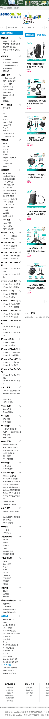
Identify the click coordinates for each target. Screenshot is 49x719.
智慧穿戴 (4, 140)
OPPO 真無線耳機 (9, 190)
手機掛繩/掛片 (8, 606)
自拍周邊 (4, 588)
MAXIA (5, 653)
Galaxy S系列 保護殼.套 (11, 487)
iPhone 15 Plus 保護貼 (11, 355)
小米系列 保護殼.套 (10, 429)
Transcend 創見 (8, 133)
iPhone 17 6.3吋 (7, 233)
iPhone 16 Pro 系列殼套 (11, 314)
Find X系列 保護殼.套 (10, 447)
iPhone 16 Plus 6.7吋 (9, 301)
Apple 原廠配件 (8, 229)
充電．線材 (5, 75)
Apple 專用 (7, 173)
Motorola (6, 545)
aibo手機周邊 (7, 628)
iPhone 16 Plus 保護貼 (11, 307)
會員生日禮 (29, 690)
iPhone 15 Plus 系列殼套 (11, 352)
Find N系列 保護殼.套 (10, 450)
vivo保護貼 (7, 533)
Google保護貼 (8, 412)
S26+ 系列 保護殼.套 (10, 479)
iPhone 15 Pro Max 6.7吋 (10, 370)
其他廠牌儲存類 (8, 136)
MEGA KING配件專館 (10, 645)
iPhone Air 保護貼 (9, 249)
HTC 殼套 (6, 419)
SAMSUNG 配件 (8, 473)
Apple (5, 143)
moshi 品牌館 (7, 656)
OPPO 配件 (6, 441)
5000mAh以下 (8, 60)
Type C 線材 (7, 84)
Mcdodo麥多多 (8, 651)
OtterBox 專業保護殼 (10, 659)
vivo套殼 (6, 530)
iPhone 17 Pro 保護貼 (10, 258)
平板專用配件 (6, 558)
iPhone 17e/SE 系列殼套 (11, 284)
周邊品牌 (31, 27)
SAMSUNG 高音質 (9, 193)
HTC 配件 (5, 416)
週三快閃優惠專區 (9, 47)
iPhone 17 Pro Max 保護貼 (11, 275)
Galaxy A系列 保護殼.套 (11, 490)
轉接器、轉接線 (8, 95)
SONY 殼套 (7, 520)
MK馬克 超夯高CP (9, 648)
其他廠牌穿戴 (7, 163)
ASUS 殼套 (7, 399)
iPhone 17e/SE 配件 (9, 281)
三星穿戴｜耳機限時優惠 (11, 44)
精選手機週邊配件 (8, 600)
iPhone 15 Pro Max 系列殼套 (11, 376)
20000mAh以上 (8, 68)
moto (5, 570)
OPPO (5, 152)
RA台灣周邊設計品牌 (10, 662)
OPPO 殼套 (7, 456)
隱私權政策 (10, 698)
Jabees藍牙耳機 (8, 185)
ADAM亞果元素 (8, 619)
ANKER (6, 622)
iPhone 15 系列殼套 (10, 342)
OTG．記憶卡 (6, 105)
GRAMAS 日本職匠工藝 (11, 633)
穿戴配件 (6, 166)
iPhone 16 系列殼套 (10, 294)
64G (4, 114)
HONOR (6, 540)
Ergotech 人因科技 (9, 158)
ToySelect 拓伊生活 (10, 668)
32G (4, 111)
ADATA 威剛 (7, 122)
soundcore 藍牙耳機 (10, 199)
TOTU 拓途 (7, 665)
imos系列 (6, 639)
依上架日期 (30, 35)
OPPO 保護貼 (8, 459)
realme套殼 (7, 466)
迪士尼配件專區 (8, 670)
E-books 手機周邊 (9, 631)
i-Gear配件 (6, 636)
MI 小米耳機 (7, 187)
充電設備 (6, 101)
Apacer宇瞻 (7, 125)
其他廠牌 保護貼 (9, 554)
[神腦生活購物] (21, 17)
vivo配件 (4, 527)
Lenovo (5, 543)
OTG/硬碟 (6, 108)
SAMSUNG (7, 155)
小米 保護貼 (7, 437)
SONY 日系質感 (8, 196)
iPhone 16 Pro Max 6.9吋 (10, 322)
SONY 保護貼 (8, 523)
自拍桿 (5, 591)
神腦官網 (10, 688)
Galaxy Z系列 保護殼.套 (11, 484)
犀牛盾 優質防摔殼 (9, 673)
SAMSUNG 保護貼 (9, 504)
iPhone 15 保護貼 (9, 345)
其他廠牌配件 (6, 537)
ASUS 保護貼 (8, 402)
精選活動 (4, 38)
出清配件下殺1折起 (9, 41)
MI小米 (5, 567)
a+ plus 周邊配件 (9, 625)
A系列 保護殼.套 (9, 453)
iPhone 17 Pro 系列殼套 (11, 256)
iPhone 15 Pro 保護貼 (10, 365)
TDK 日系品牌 (8, 202)
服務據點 (9, 8)
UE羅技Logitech (8, 207)
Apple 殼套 (7, 223)
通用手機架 (7, 604)
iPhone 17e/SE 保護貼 (11, 287)
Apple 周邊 (5, 220)
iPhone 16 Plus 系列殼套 (11, 304)
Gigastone (6, 128)
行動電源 (4, 56)
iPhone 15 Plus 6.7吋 (9, 349)
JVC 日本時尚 (8, 182)
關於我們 (10, 693)
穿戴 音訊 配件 (12, 27)
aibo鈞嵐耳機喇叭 (9, 176)
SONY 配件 (5, 508)
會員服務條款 (10, 695)
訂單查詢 (29, 693)
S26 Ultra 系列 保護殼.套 (11, 481)
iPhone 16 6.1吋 (7, 291)
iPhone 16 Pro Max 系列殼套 (11, 328)
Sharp (5, 548)
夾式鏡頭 (6, 594)
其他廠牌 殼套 (8, 551)
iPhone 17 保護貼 (9, 239)
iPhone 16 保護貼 (9, 297)
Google (5, 160)
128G (5, 116)
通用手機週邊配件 (9, 612)
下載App (3, 8)
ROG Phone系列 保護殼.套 (11, 395)
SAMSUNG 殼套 (9, 501)
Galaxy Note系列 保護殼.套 (11, 497)
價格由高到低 (41, 35)
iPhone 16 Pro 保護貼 (10, 317)
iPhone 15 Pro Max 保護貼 (11, 382)
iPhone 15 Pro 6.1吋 (9, 359)
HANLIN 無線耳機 (9, 179)
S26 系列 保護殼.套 (10, 476)
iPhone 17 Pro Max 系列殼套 (11, 270)
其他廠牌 (6, 213)
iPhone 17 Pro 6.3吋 (9, 252)
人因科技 (6, 210)
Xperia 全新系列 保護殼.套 (11, 513)
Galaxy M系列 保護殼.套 (11, 493)
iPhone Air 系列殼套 (10, 246)
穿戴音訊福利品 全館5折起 (11, 51)
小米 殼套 (6, 435)
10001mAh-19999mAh (10, 65)
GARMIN (6, 146)
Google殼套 (7, 409)
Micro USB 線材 (8, 89)
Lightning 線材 (8, 87)
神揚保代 (16, 8)
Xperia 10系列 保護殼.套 (11, 517)
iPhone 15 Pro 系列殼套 (11, 362)
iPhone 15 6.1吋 (7, 339)
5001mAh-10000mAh (10, 62)
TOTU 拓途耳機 (8, 204)
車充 (4, 98)
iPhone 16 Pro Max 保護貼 (11, 334)
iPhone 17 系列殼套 (10, 236)
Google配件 (6, 406)
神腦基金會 (10, 690)
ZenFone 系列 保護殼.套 (11, 391)
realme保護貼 (7, 469)
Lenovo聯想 (7, 564)
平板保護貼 (7, 578)
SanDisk (6, 131)
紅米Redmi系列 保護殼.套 (12, 432)
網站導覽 (10, 701)
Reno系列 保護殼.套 (10, 445)
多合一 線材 (7, 92)
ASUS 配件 (5, 387)
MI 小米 (6, 149)
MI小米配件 (5, 426)
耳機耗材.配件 (8, 216)
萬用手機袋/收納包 (9, 609)
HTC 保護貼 (7, 422)
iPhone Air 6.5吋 (8, 242)
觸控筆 (5, 584)
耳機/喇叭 (5, 170)
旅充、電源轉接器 (9, 81)
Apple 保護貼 (7, 226)
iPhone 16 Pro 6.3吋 (9, 311)
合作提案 (29, 695)
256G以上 (6, 119)
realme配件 (5, 463)
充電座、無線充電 (9, 78)
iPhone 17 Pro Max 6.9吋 (10, 263)
